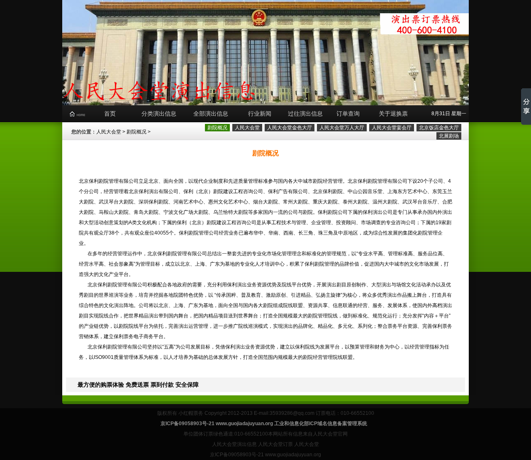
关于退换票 (393, 113)
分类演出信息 (158, 113)
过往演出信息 (305, 113)
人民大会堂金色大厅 (289, 128)
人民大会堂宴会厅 (392, 128)
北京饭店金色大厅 (439, 128)
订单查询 (348, 113)
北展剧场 (449, 136)
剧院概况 (136, 132)
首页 (110, 113)
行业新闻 (259, 113)
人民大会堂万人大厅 (341, 128)
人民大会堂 (108, 132)
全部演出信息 (210, 113)
